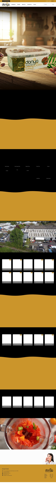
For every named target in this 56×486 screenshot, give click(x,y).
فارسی (50, 1)
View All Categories (28, 183)
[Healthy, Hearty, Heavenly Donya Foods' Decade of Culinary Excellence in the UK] (11, 139)
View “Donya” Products (28, 286)
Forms (34, 4)
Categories (13, 4)
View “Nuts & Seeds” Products (39, 313)
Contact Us (29, 4)
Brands (18, 4)
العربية (47, 1)
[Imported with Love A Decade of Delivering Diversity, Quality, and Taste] (11, 133)
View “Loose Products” (28, 411)
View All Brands (28, 111)
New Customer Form (37, 209)
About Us (23, 4)
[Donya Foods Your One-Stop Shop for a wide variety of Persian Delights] (12, 127)
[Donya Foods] (26, 103)
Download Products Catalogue (39, 207)
